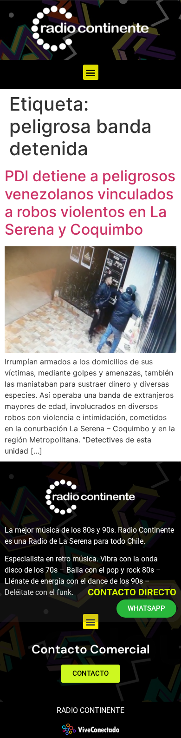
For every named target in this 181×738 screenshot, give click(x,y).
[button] (90, 72)
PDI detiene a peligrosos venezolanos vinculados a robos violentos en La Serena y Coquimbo (90, 202)
